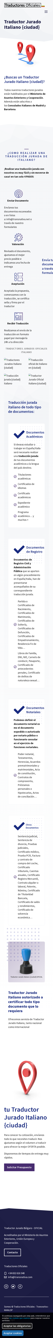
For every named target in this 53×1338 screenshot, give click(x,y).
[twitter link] (13, 1286)
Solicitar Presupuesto (19, 1167)
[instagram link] (6, 1286)
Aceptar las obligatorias (17, 1326)
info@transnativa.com (20, 1277)
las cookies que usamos (19, 1318)
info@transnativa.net (18, 219)
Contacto (12, 1252)
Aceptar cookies (13, 1333)
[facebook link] (20, 1286)
